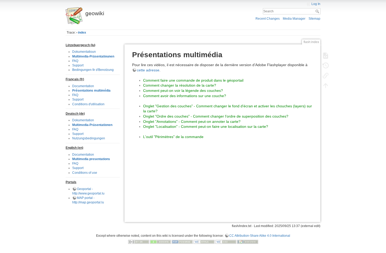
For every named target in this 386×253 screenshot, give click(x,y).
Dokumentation (83, 120)
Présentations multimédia (91, 90)
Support (78, 65)
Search (317, 11)
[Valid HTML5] (204, 242)
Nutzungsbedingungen (88, 138)
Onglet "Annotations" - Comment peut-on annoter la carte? (192, 121)
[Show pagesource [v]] (326, 56)
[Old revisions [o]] (326, 66)
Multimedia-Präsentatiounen (93, 56)
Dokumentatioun (84, 52)
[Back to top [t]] (326, 86)
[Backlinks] (326, 76)
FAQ (75, 61)
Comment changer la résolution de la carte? (179, 85)
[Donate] (160, 242)
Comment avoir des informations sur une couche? (184, 96)
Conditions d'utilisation (88, 104)
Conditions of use (84, 173)
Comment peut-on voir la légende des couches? (183, 90)
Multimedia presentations (91, 159)
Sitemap (314, 18)
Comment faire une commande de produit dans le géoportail (193, 80)
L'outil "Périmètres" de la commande (173, 137)
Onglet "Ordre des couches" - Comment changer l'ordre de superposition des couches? (215, 116)
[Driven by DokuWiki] (247, 242)
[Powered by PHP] (182, 242)
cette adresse (148, 70)
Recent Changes (267, 18)
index (82, 32)
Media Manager (294, 18)
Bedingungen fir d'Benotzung (93, 70)
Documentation (83, 86)
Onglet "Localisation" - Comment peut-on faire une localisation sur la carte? (205, 126)
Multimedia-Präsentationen (92, 125)
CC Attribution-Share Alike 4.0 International (259, 236)
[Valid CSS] (225, 242)
